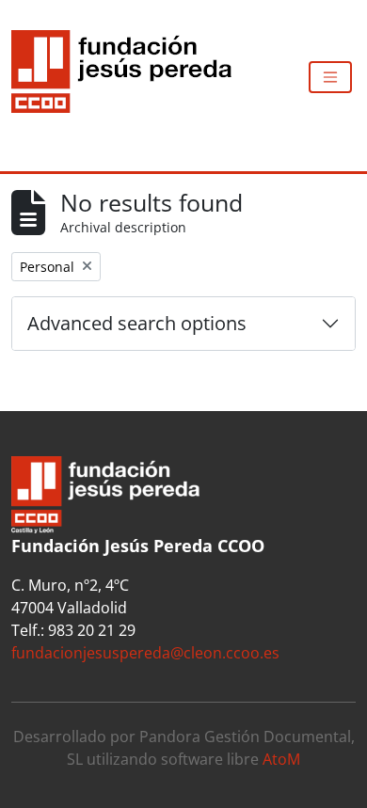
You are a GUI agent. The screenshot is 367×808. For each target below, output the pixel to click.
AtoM (281, 759)
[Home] (129, 77)
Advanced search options (137, 323)
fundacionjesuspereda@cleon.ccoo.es (145, 652)
